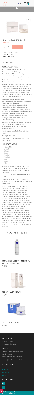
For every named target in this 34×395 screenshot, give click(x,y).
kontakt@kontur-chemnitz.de (12, 360)
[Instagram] (3, 387)
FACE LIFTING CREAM (10, 323)
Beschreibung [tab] (8, 62)
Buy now (18, 47)
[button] (28, 20)
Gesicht (12, 54)
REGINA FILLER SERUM (11, 292)
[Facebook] (3, 383)
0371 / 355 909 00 (8, 364)
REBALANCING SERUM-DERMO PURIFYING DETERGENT (16, 262)
